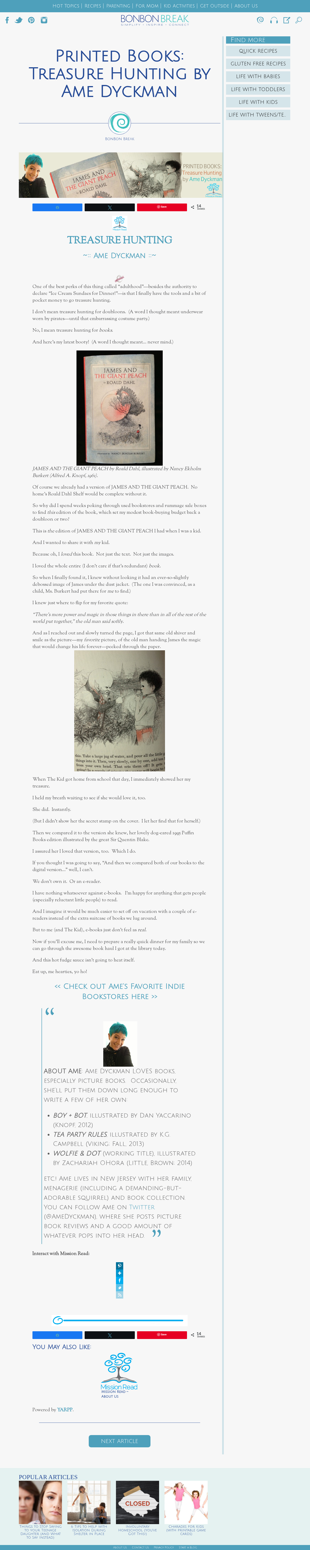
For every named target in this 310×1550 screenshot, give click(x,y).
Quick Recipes (258, 51)
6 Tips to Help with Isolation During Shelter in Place (89, 1530)
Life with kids (258, 102)
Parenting (118, 6)
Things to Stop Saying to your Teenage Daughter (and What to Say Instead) (41, 1532)
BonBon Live (273, 21)
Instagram (44, 21)
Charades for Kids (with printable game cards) (186, 1530)
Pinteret (31, 21)
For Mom (146, 6)
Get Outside (214, 6)
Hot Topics (65, 6)
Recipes (92, 6)
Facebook (8, 21)
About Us (246, 6)
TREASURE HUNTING (119, 241)
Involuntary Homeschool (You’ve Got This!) (137, 1530)
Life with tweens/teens (259, 115)
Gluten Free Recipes (258, 64)
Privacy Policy (164, 1547)
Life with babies (258, 76)
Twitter (18, 21)
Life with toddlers (258, 89)
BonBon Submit (286, 21)
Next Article (119, 1441)
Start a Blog (188, 1547)
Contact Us (140, 1547)
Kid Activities (179, 6)
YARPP (65, 1409)
